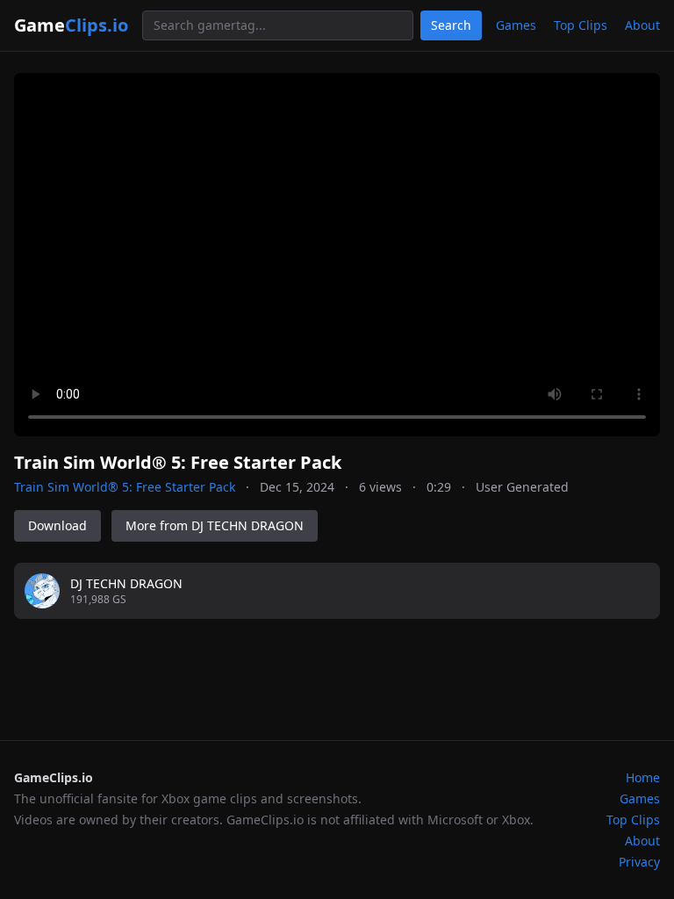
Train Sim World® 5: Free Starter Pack (124, 486)
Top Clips (580, 25)
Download (57, 525)
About (642, 25)
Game (71, 25)
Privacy (639, 861)
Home (643, 777)
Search (451, 25)
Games (516, 25)
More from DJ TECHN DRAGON (214, 525)
